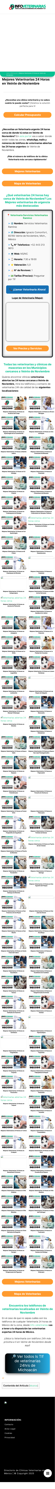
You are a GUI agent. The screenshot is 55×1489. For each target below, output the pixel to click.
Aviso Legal (10, 1429)
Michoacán (14, 73)
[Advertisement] (27, 42)
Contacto (9, 1424)
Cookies (8, 1433)
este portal (25, 136)
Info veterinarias (39, 1325)
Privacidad (10, 1437)
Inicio (8, 73)
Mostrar (33, 1385)
